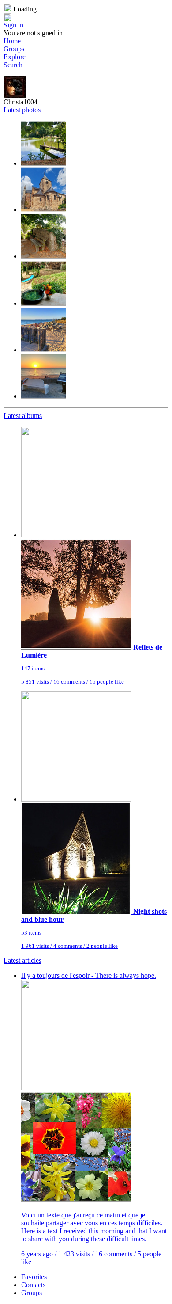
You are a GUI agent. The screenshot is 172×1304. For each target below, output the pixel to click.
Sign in (13, 25)
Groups (14, 49)
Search (13, 64)
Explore (15, 57)
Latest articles (22, 960)
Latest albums (23, 415)
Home (12, 41)
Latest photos (22, 110)
